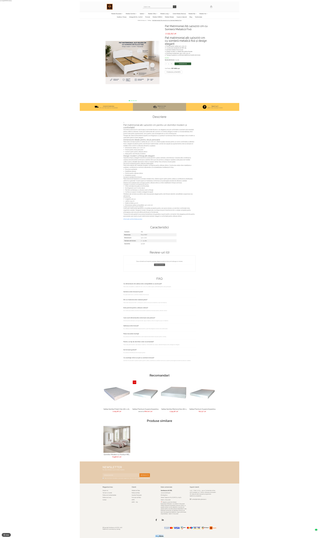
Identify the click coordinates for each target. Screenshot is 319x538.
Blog (191, 17)
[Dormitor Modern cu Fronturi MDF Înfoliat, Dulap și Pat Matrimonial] (116, 439)
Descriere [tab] (159, 117)
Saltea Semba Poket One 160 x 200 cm (117, 409)
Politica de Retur (136, 492)
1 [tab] (130, 100)
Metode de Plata (136, 490)
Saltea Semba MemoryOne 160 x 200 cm (173, 409)
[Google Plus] (159, 520)
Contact (104, 499)
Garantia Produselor (137, 495)
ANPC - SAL (135, 502)
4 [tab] (135, 100)
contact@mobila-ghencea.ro (199, 499)
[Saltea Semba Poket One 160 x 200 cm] (116, 394)
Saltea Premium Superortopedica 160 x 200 (145, 409)
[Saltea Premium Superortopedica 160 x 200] (145, 394)
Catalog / (150, 20)
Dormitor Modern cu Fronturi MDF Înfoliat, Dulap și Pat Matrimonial (117, 455)
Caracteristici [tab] (159, 227)
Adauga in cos (183, 63)
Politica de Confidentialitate (144, 478)
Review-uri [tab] (159, 252)
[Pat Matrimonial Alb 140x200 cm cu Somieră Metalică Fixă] (133, 62)
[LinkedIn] (162, 520)
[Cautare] (174, 6)
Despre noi (105, 490)
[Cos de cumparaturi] (211, 7)
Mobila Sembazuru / (142, 20)
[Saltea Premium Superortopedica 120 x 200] (202, 394)
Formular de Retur (136, 497)
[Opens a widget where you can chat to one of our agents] (6, 535)
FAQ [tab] (159, 278)
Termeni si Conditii (107, 492)
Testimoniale (198, 17)
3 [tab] (133, 100)
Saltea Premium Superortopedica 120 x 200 (202, 409)
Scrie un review (159, 264)
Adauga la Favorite (174, 72)
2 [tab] (132, 100)
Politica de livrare (107, 497)
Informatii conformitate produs (132, 219)
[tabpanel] (133, 62)
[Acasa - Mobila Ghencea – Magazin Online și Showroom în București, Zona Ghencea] (115, 7)
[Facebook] (156, 520)
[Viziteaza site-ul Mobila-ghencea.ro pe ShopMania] (159, 536)
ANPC (133, 499)
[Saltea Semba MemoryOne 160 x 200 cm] (173, 394)
